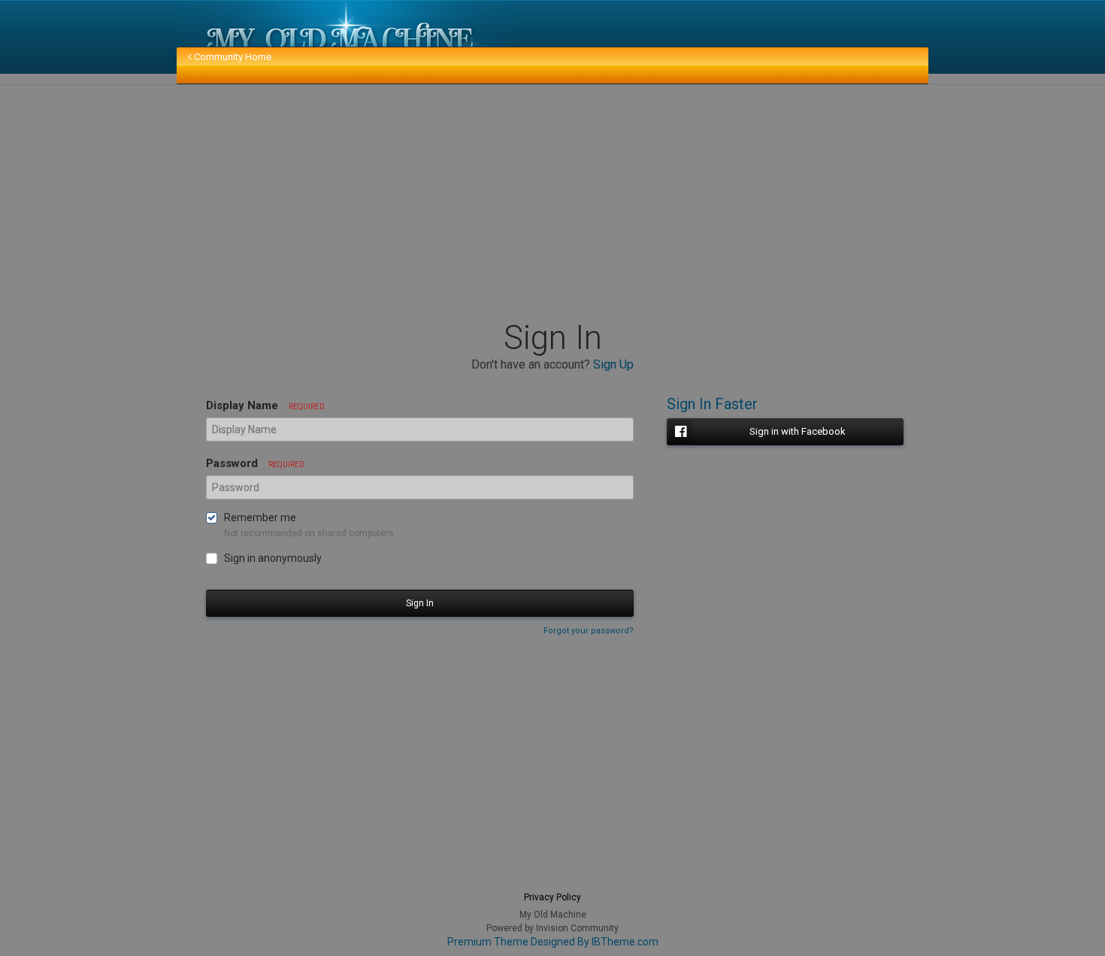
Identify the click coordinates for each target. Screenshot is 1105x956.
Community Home (231, 56)
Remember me (260, 517)
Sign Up (613, 364)
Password (255, 463)
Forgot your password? (588, 631)
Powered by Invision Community (552, 928)
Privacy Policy (552, 897)
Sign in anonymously (273, 558)
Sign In (420, 603)
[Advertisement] (457, 201)
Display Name (265, 405)
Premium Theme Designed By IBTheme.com (552, 942)
